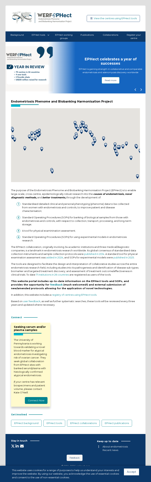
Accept (131, 472)
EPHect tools (39, 34)
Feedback (75, 457)
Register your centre (134, 36)
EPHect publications (117, 423)
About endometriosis (115, 446)
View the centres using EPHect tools (115, 18)
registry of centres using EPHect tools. (74, 294)
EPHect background (26, 423)
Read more (110, 80)
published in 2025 (123, 257)
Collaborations (110, 34)
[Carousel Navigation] (138, 90)
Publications (87, 34)
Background (17, 34)
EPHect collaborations (83, 423)
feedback (56, 284)
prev (135, 90)
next (141, 90)
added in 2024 (54, 257)
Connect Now (36, 400)
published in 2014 (94, 254)
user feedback (31, 301)
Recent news (110, 450)
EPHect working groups (64, 36)
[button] (115, 144)
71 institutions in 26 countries (52, 274)
